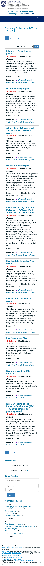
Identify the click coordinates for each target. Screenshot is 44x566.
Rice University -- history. (14, 524)
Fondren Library (6, 559)
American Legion (11, 528)
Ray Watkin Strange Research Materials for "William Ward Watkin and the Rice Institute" (20, 210)
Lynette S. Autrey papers (17, 165)
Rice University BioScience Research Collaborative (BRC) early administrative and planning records (20, 407)
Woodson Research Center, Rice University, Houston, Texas (20, 81)
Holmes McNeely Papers (17, 88)
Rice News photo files (16, 338)
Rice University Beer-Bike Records (18, 372)
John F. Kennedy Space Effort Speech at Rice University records (20, 130)
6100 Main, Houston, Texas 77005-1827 (25, 561)
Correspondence (11, 511)
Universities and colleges (14, 509)
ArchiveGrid (5, 551)
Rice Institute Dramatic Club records (19, 299)
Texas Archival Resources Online (12, 548)
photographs (10, 513)
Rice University (16, 559)
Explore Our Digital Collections (11, 553)
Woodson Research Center (18, 11)
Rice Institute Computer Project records (21, 262)
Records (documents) (13, 515)
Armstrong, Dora (11, 531)
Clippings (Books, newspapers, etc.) (18, 506)
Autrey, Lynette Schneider (14, 533)
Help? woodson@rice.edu (21, 12)
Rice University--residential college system (20, 526)
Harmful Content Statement (11, 555)
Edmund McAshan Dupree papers (18, 52)
